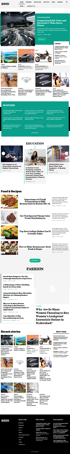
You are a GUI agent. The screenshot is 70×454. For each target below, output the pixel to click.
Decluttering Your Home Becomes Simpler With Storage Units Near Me (13, 119)
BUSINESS (9, 105)
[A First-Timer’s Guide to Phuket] (9, 56)
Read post (42, 39)
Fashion (20, 88)
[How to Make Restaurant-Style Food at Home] (9, 248)
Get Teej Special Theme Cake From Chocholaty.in (35, 217)
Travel (3, 64)
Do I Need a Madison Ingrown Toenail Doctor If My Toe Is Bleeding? (7, 399)
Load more (35, 133)
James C (39, 34)
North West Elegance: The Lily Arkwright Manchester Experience (26, 92)
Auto (19, 64)
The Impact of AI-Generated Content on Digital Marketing (11, 166)
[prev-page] (3, 153)
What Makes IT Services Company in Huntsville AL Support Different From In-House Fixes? (61, 93)
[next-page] (66, 153)
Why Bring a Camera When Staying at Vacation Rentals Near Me (20, 399)
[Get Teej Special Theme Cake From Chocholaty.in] (9, 217)
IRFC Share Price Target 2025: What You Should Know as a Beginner (60, 431)
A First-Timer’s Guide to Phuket (8, 67)
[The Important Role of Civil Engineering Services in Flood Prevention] (46, 388)
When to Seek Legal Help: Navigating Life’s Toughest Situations (61, 436)
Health (3, 394)
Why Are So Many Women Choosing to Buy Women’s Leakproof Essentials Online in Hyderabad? (16, 306)
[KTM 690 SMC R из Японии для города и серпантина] (43, 56)
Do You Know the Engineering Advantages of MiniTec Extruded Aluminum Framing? (34, 126)
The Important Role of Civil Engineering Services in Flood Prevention (55, 112)
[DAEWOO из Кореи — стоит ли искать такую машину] (26, 56)
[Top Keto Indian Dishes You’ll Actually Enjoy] (9, 232)
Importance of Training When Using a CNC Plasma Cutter (55, 126)
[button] (67, 2)
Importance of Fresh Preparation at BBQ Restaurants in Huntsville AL (35, 201)
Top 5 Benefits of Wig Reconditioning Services (13, 317)
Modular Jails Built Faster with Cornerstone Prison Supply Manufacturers (12, 126)
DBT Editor (6, 320)
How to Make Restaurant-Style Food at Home (35, 248)
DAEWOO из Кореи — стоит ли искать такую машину (25, 67)
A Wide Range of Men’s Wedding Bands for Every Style (16, 285)
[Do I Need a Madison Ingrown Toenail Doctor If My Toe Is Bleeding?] (7, 388)
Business (38, 88)
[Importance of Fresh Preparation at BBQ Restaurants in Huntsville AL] (9, 201)
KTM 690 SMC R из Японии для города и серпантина (42, 67)
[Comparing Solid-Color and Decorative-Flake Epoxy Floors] (18, 29)
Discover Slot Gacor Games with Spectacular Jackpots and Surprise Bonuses (60, 338)
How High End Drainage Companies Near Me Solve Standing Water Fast (8, 92)
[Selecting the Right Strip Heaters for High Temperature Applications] (43, 80)
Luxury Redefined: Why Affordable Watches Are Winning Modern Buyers (17, 295)
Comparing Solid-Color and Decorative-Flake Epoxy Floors (51, 23)
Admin (53, 206)
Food (3, 206)
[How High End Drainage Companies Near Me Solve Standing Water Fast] (9, 80)
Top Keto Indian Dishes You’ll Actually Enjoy (35, 232)
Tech (54, 88)
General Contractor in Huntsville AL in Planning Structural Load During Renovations (34, 112)
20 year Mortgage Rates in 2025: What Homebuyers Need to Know (60, 425)
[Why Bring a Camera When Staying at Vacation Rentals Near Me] (20, 388)
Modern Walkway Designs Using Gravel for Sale (34, 118)
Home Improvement (43, 17)
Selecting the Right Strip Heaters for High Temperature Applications (43, 92)
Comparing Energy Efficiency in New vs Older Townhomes (56, 118)
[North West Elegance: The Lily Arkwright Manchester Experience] (26, 80)
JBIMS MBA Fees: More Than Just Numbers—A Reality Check (57, 167)
